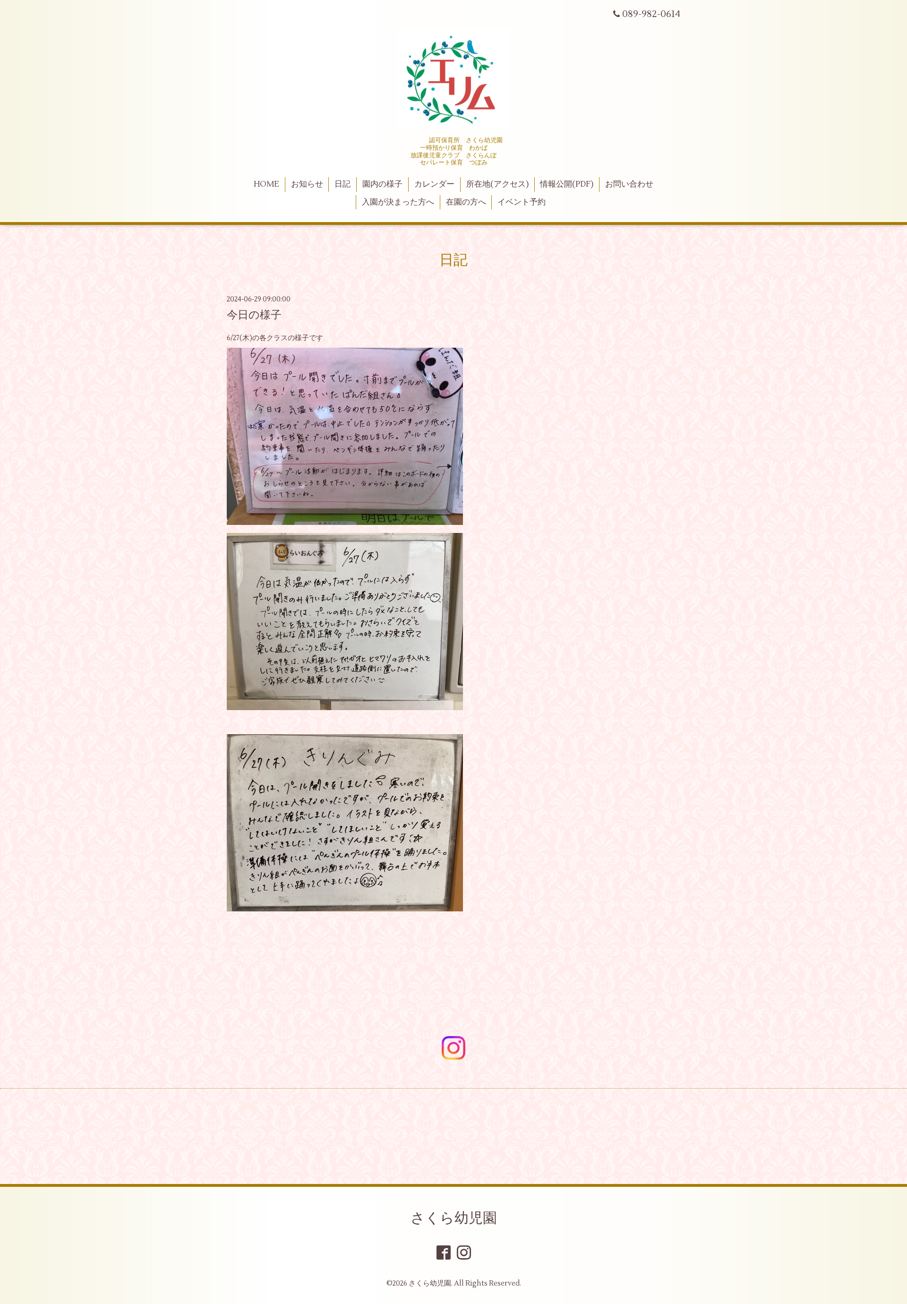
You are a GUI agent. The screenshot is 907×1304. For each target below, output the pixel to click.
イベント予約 (521, 202)
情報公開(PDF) (566, 184)
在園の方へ (466, 202)
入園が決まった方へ (398, 202)
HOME (266, 184)
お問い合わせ (629, 184)
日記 (342, 184)
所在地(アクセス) (497, 184)
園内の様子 (382, 184)
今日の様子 (254, 315)
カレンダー (434, 184)
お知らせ (307, 184)
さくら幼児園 (454, 1218)
